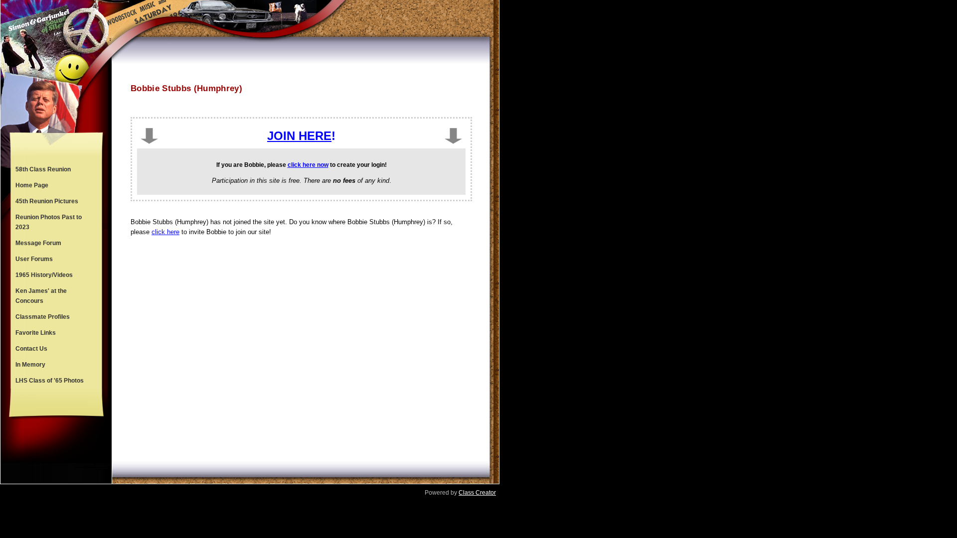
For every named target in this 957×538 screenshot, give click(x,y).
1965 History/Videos (44, 274)
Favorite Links (35, 332)
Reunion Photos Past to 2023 (48, 222)
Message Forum (38, 243)
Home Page (31, 185)
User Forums (34, 259)
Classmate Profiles (42, 316)
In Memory (30, 364)
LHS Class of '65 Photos (49, 380)
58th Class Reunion (43, 169)
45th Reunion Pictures (46, 201)
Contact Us (31, 348)
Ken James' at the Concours (41, 295)
